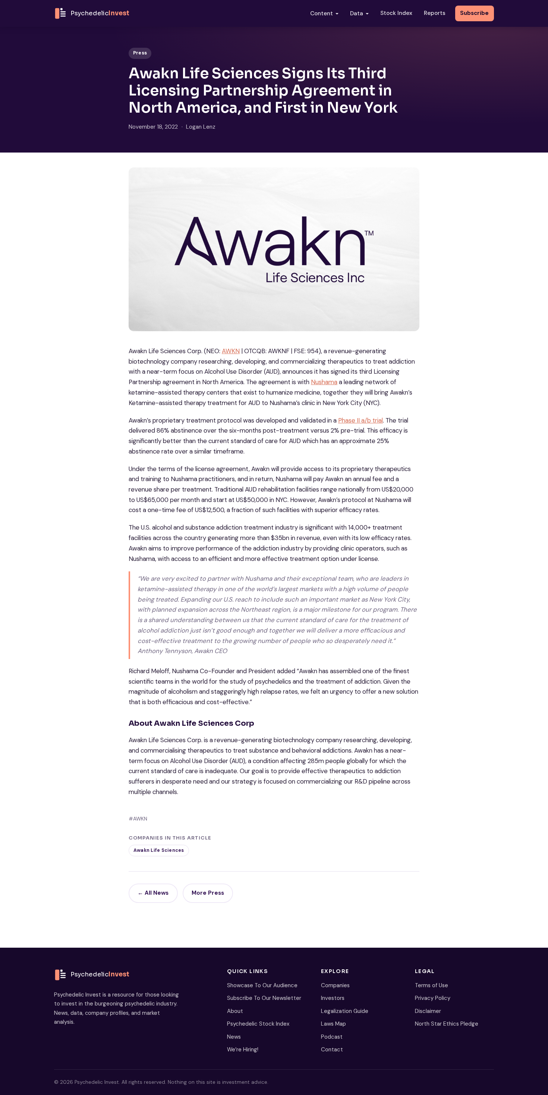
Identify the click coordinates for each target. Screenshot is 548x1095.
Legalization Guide (344, 1011)
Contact (332, 1049)
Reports (434, 13)
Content (321, 13)
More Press (208, 893)
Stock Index (396, 13)
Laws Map (333, 1023)
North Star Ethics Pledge (446, 1023)
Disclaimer (428, 1011)
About (235, 1011)
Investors (332, 998)
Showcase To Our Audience (262, 985)
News (234, 1037)
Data (356, 13)
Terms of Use (431, 985)
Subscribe (474, 13)
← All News (153, 893)
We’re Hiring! (242, 1049)
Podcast (332, 1037)
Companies (335, 985)
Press (140, 53)
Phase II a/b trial (360, 420)
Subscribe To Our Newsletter (264, 998)
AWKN (231, 351)
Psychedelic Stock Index (258, 1023)
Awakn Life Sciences (158, 850)
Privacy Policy (432, 998)
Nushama (324, 382)
